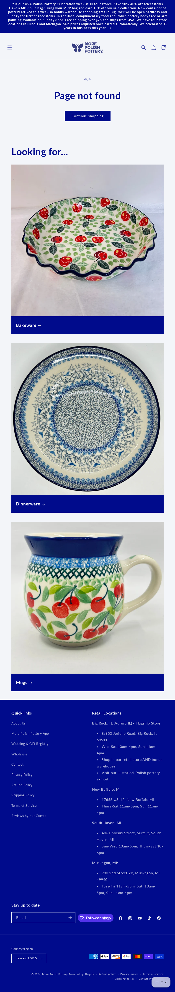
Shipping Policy (23, 795)
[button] (10, 47)
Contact (17, 764)
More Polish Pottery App (30, 733)
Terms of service (153, 973)
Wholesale (19, 754)
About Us (18, 723)
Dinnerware (28, 503)
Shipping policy (124, 978)
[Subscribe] (70, 917)
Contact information (151, 978)
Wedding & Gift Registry (30, 744)
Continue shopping (88, 116)
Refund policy (107, 973)
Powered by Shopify (81, 974)
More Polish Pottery (55, 974)
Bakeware (26, 325)
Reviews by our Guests (28, 816)
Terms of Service (24, 805)
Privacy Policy (21, 775)
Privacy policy (129, 973)
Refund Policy (22, 785)
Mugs (21, 682)
